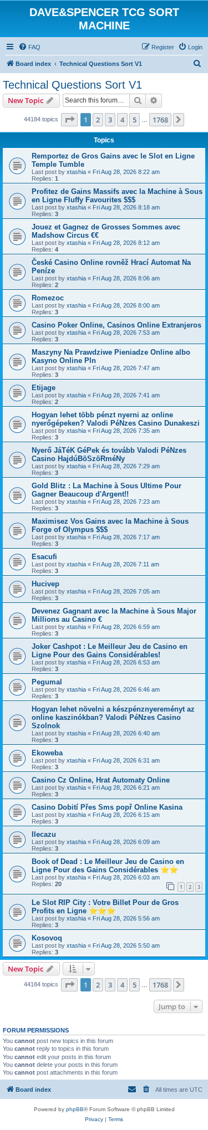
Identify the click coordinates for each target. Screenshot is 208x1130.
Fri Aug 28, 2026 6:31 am (126, 760)
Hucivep (45, 584)
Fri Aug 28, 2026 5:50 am (126, 945)
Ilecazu (44, 834)
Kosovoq (47, 938)
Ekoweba (47, 753)
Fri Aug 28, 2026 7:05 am (126, 591)
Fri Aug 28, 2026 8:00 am (126, 305)
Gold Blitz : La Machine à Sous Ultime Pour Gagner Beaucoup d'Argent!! (106, 490)
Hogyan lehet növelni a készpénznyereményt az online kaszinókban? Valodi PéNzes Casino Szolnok (113, 717)
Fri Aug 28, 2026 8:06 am (126, 278)
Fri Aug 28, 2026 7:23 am (126, 501)
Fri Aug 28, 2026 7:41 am (126, 395)
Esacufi (44, 557)
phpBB (75, 1109)
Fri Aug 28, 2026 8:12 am (126, 242)
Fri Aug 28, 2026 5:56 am (126, 918)
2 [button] (98, 120)
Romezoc (48, 298)
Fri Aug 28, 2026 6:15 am (126, 814)
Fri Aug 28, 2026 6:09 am (126, 841)
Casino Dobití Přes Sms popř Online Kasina (107, 807)
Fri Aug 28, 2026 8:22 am (126, 171)
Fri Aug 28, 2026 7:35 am (126, 430)
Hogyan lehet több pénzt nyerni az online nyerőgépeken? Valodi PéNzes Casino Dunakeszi (116, 419)
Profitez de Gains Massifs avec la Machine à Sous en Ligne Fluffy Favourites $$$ (117, 195)
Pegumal (47, 682)
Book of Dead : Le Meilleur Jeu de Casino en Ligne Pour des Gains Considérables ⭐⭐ (108, 865)
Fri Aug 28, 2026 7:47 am (126, 368)
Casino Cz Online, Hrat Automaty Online (101, 780)
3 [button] (110, 120)
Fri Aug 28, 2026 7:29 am (126, 466)
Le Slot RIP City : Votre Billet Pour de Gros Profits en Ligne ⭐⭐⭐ (105, 906)
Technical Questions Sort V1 (72, 85)
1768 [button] (160, 120)
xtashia (76, 171)
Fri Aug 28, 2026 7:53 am (126, 332)
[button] (69, 119)
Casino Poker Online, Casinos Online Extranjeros (116, 325)
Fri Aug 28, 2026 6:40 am (126, 733)
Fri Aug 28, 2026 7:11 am (126, 564)
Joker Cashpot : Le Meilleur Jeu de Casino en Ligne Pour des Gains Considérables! (109, 650)
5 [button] (134, 120)
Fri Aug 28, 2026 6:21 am (126, 787)
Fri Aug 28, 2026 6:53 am (126, 662)
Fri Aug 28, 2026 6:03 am (126, 877)
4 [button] (122, 120)
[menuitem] (29, 47)
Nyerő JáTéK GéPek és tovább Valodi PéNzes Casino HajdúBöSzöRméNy (109, 454)
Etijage (43, 388)
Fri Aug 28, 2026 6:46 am (126, 689)
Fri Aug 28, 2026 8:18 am (126, 207)
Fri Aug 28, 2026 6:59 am (126, 626)
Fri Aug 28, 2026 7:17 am (126, 537)
